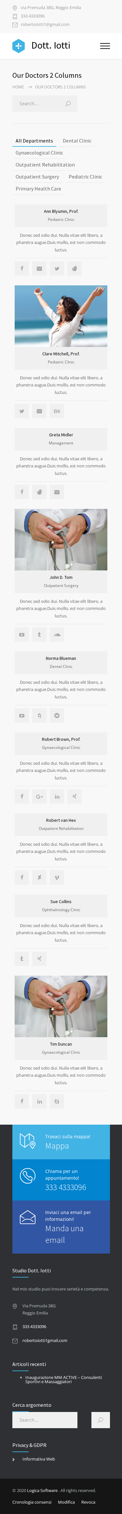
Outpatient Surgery (37, 176)
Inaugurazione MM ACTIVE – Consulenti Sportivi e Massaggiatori (63, 1379)
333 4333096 (33, 16)
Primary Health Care (38, 188)
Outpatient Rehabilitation (45, 164)
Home (18, 87)
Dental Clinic (77, 140)
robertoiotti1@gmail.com (45, 24)
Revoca (88, 1502)
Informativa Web (38, 1459)
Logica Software (42, 1490)
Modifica (66, 1502)
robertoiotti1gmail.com (44, 1340)
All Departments (34, 140)
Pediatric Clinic (85, 176)
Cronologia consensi (31, 1502)
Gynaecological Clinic (39, 152)
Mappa (57, 1145)
